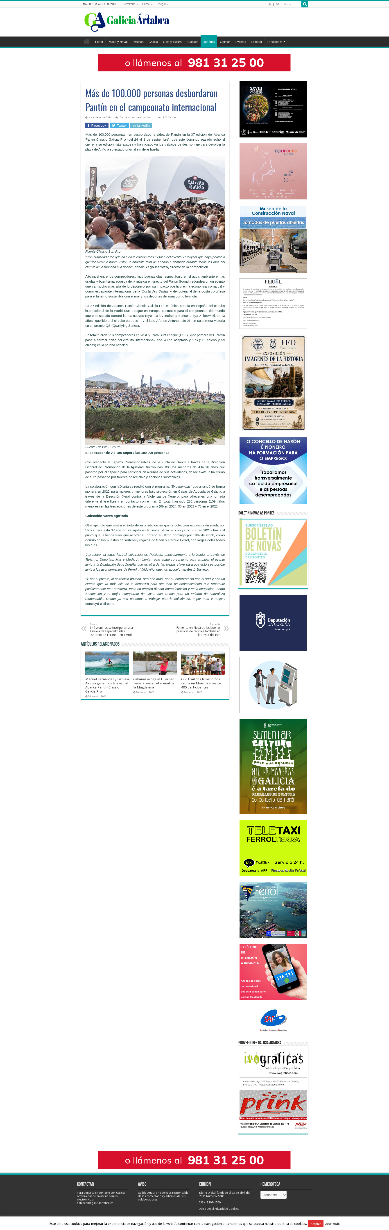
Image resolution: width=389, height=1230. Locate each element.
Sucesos (192, 41)
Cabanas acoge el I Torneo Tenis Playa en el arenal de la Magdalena (153, 683)
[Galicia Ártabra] (127, 21)
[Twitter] (278, 4)
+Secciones (275, 41)
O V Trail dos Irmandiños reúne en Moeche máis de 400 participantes (201, 683)
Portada (87, 41)
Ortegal (161, 4)
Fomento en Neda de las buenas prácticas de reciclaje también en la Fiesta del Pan (198, 630)
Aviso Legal (206, 1208)
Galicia (153, 41)
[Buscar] (304, 4)
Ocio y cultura (172, 41)
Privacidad (221, 1208)
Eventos (240, 41)
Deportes (209, 41)
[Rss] (269, 4)
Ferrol (99, 41)
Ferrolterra (129, 4)
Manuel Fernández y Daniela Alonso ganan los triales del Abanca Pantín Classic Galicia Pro (107, 685)
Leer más (332, 1224)
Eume (146, 4)
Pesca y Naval (118, 41)
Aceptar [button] (316, 1223)
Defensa (138, 41)
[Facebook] (273, 4)
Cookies (234, 1208)
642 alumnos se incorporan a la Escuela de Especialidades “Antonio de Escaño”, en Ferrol (111, 630)
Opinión (225, 41)
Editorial (256, 41)
